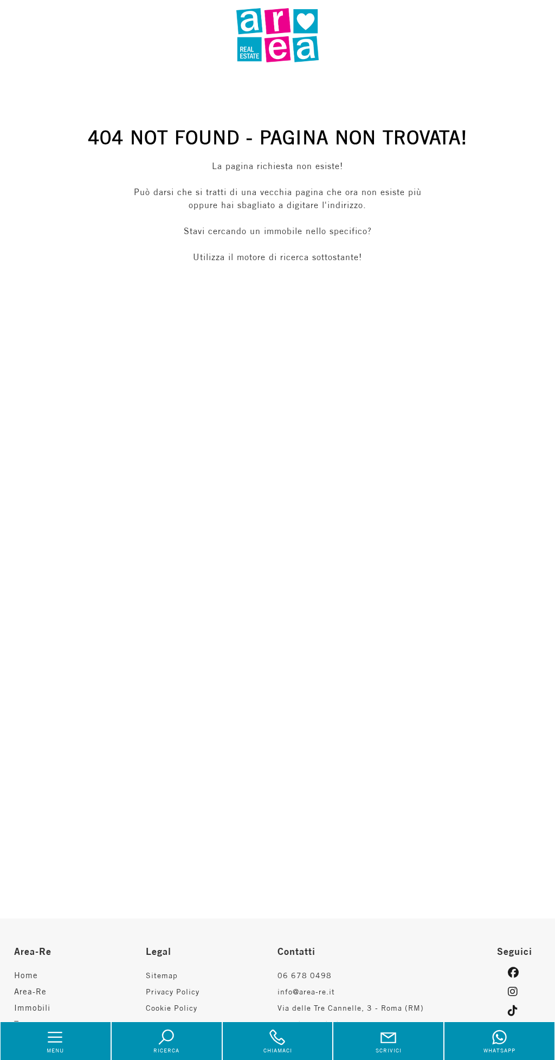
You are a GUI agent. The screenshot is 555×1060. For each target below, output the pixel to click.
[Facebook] (519, 972)
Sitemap (162, 975)
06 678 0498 (305, 975)
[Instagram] (519, 991)
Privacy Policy (172, 992)
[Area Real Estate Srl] (277, 34)
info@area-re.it (306, 992)
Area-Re (30, 991)
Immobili (32, 1008)
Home (26, 975)
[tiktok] (519, 1010)
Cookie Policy (171, 1008)
